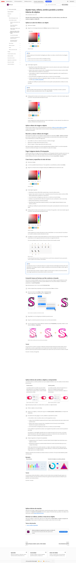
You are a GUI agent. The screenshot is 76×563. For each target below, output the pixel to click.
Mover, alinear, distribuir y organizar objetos (14, 26)
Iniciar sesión (72, 1)
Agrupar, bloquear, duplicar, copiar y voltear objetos (15, 29)
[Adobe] (3, 1)
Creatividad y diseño (9, 1)
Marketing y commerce (27, 1)
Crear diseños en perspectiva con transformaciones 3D (15, 38)
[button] (68, 1)
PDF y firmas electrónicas (18, 1)
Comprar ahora (48, 1)
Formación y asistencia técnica (38, 1)
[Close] (53, 561)
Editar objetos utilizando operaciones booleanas (13, 41)
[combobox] (53, 5)
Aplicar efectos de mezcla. (39, 513)
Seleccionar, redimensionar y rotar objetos (15, 23)
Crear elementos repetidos (14, 35)
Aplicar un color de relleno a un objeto (59, 127)
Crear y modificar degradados (37, 79)
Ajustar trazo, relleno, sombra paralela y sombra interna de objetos (14, 32)
